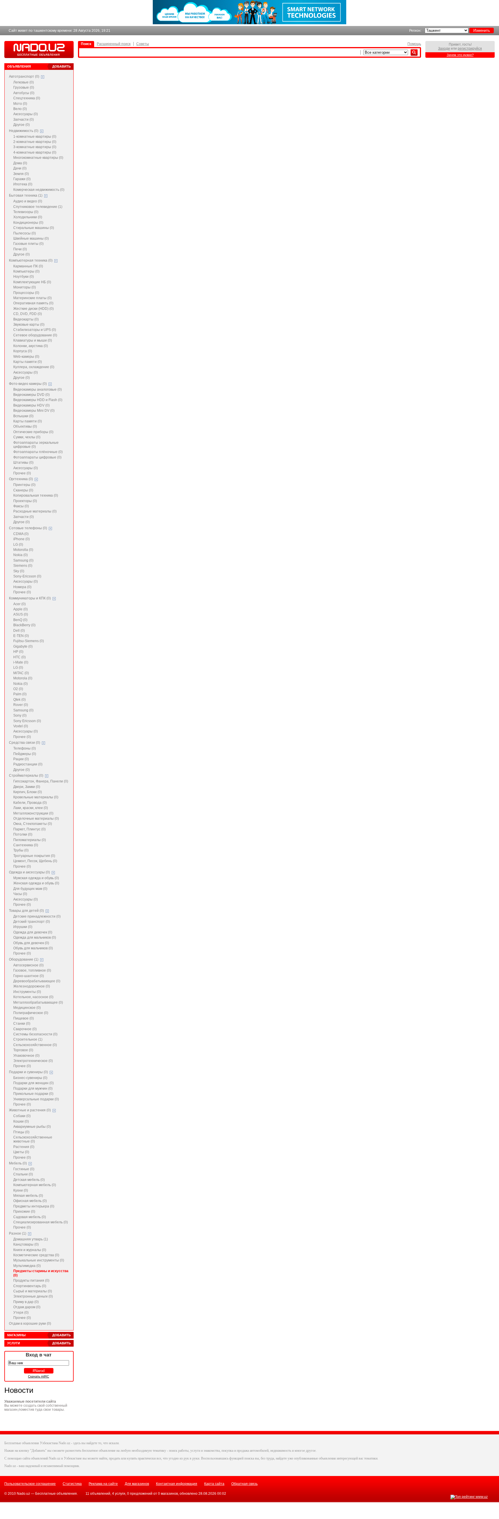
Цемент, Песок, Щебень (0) (35, 861)
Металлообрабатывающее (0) (38, 1002)
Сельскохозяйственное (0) (35, 1045)
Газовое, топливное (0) (32, 970)
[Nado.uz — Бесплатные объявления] (39, 50)
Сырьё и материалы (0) (32, 1291)
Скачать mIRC (38, 1376)
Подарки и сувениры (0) (28, 1072)
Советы (142, 44)
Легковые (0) (23, 82)
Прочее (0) (22, 473)
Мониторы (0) (24, 287)
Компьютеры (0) (26, 271)
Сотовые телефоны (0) (28, 528)
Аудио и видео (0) (27, 201)
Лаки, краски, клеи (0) (30, 808)
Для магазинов (137, 1484)
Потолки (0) (22, 834)
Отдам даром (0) (26, 1307)
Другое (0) (21, 125)
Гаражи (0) (22, 179)
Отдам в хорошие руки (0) (30, 1324)
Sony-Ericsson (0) (27, 576)
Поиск (86, 44)
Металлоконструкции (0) (33, 813)
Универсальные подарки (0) (36, 1099)
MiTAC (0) (21, 673)
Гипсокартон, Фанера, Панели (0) (40, 781)
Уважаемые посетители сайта (30, 1401)
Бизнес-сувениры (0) (30, 1078)
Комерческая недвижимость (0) (38, 190)
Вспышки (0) (23, 416)
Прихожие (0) (24, 1211)
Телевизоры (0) (25, 212)
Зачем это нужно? (460, 55)
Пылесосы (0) (24, 233)
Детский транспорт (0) (31, 922)
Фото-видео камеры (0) (28, 384)
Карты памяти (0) (27, 362)
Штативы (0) (23, 463)
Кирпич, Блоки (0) (27, 792)
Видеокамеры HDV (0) (31, 405)
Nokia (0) (20, 555)
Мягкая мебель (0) (28, 1196)
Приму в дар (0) (26, 1302)
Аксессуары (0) (25, 114)
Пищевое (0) (23, 1018)
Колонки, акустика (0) (30, 346)
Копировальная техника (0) (35, 495)
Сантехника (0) (25, 845)
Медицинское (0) (27, 1008)
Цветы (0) (21, 1152)
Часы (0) (20, 894)
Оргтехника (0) (21, 479)
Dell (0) (19, 631)
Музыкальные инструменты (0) (38, 1260)
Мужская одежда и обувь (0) (36, 878)
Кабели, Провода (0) (30, 803)
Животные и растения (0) (30, 1110)
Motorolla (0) (23, 550)
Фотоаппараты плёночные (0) (38, 452)
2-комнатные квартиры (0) (34, 142)
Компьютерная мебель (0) (34, 1185)
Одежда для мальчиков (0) (34, 937)
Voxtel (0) (20, 726)
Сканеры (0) (23, 490)
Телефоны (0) (24, 748)
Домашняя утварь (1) (30, 1239)
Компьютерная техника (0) (31, 260)
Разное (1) (17, 1233)
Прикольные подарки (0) (33, 1094)
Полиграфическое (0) (30, 1013)
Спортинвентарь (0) (29, 1286)
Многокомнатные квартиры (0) (38, 158)
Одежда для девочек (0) (32, 932)
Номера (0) (22, 587)
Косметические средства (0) (36, 1255)
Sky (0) (18, 571)
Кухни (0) (20, 1190)
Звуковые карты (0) (28, 325)
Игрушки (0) (22, 927)
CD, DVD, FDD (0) (27, 314)
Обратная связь (244, 1484)
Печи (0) (20, 249)
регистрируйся (470, 48)
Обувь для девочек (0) (31, 943)
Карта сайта (214, 1484)
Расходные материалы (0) (35, 511)
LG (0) (18, 545)
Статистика (72, 1484)
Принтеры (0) (24, 485)
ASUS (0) (20, 614)
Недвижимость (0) (23, 131)
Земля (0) (21, 174)
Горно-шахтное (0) (28, 976)
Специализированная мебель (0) (40, 1222)
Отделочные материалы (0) (36, 819)
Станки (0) (21, 1024)
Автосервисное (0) (28, 965)
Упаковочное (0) (26, 1056)
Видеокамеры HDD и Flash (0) (37, 400)
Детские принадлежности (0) (37, 916)
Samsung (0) (23, 560)
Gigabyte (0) (23, 646)
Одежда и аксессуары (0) (29, 872)
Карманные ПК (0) (28, 266)
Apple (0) (20, 609)
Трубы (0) (21, 850)
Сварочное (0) (25, 1029)
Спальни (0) (23, 1174)
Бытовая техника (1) (25, 195)
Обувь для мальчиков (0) (33, 948)
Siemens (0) (22, 566)
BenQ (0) (20, 620)
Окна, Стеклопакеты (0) (32, 824)
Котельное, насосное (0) (33, 997)
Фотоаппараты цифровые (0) (37, 457)
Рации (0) (21, 759)
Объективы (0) (25, 426)
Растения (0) (23, 1147)
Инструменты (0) (27, 992)
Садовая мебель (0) (29, 1217)
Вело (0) (20, 109)
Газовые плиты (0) (28, 244)
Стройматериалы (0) (26, 776)
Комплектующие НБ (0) (32, 282)
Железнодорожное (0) (31, 986)
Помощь (414, 44)
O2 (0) (18, 689)
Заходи (444, 48)
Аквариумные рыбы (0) (32, 1127)
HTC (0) (19, 657)
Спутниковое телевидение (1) (37, 207)
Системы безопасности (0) (35, 1034)
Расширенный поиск (114, 44)
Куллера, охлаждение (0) (33, 367)
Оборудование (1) (23, 959)
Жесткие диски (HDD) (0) (33, 309)
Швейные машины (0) (31, 238)
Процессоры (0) (26, 293)
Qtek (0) (19, 700)
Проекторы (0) (25, 501)
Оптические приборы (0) (33, 432)
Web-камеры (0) (26, 357)
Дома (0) (20, 163)
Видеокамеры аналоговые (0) (37, 389)
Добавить (61, 66)
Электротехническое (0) (33, 1061)
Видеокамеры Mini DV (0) (34, 411)
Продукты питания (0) (31, 1280)
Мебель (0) (18, 1163)
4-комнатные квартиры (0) (34, 152)
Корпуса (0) (22, 351)
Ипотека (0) (22, 184)
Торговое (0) (23, 1050)
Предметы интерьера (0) (33, 1206)
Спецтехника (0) (26, 98)
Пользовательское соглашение (30, 1484)
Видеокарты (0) (26, 319)
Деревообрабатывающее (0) (36, 981)
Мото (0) (20, 104)
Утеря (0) (21, 1313)
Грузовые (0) (23, 87)
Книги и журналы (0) (29, 1250)
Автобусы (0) (23, 93)
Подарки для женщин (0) (33, 1083)
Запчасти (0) (23, 120)
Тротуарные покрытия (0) (34, 856)
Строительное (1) (27, 1039)
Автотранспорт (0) (24, 76)
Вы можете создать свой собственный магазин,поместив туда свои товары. (35, 1408)
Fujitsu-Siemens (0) (28, 641)
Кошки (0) (21, 1121)
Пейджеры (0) (24, 754)
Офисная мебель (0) (30, 1201)
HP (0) (18, 652)
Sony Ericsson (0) (27, 721)
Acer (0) (19, 604)
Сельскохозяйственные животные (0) (32, 1139)
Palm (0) (20, 694)
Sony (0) (20, 715)
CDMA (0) (21, 534)
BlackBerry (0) (24, 625)
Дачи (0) (20, 168)
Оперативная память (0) (33, 303)
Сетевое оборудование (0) (35, 335)
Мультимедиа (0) (27, 1266)
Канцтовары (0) (26, 1244)
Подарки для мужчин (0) (33, 1088)
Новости (18, 1390)
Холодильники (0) (27, 217)
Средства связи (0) (24, 743)
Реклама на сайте (103, 1484)
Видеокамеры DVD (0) (31, 395)
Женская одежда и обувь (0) (36, 883)
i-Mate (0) (20, 662)
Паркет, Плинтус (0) (29, 829)
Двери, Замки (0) (26, 787)
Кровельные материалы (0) (35, 797)
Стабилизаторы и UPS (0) (34, 330)
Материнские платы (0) (32, 298)
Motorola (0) (22, 678)
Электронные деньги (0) (33, 1296)
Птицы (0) (21, 1132)
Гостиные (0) (23, 1169)
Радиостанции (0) (27, 764)
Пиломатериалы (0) (29, 840)
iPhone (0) (21, 539)
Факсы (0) (21, 506)
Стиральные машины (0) (33, 228)
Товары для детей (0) (26, 911)
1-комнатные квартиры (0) (34, 137)
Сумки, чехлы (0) (26, 437)
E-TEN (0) (21, 636)
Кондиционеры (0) (28, 223)
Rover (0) (20, 705)
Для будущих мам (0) (30, 889)
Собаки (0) (22, 1116)
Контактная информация (176, 1484)
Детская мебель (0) (29, 1180)
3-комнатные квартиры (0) (34, 147)
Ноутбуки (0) (23, 277)
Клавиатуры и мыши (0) (32, 340)
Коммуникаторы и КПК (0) (30, 598)
